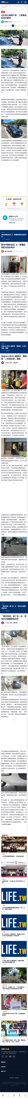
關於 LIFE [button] (3, 1071)
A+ (15, 25)
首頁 (2, 6)
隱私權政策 (11, 1077)
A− (10, 25)
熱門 (14, 1095)
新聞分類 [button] (3, 1062)
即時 (8, 1095)
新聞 (6, 6)
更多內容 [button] (3, 1066)
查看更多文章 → (12, 222)
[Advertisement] (14, 179)
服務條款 (17, 1077)
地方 (10, 6)
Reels (20, 1096)
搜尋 (25, 1095)
